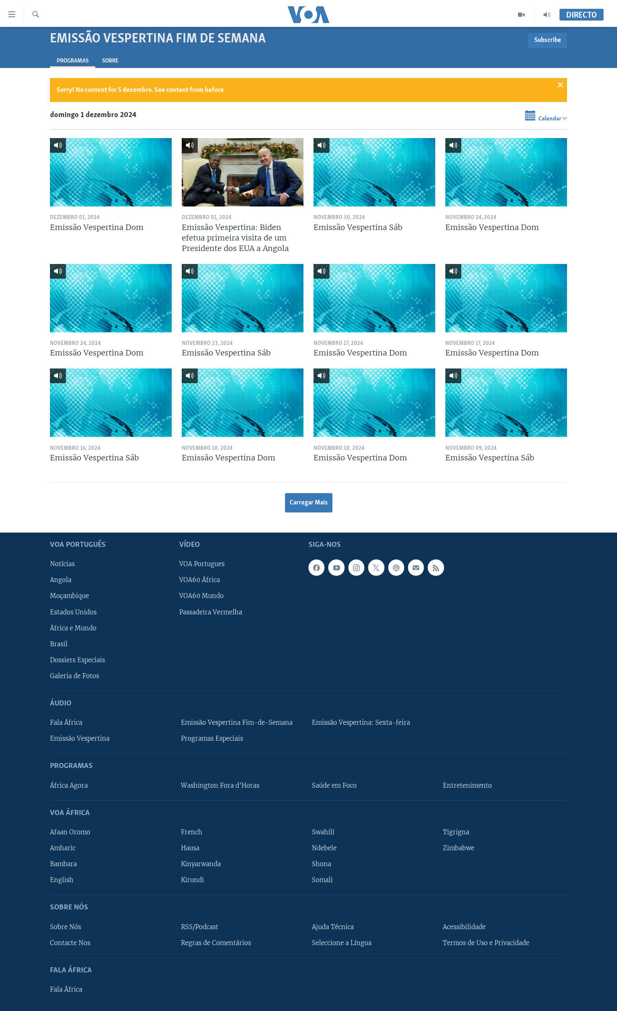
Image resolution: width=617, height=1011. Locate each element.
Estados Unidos (73, 612)
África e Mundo (73, 628)
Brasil (59, 644)
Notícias (62, 564)
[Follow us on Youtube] (336, 567)
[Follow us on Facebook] (316, 567)
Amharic (63, 848)
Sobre (110, 61)
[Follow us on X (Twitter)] (376, 567)
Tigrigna (456, 832)
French (191, 832)
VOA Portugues (202, 564)
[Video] (521, 14)
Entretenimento (467, 785)
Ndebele (324, 848)
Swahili (323, 832)
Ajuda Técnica (333, 927)
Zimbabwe (458, 848)
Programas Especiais (212, 738)
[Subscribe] (416, 567)
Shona (321, 864)
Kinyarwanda (201, 864)
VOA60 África (199, 580)
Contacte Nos (70, 943)
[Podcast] (396, 567)
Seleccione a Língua (341, 943)
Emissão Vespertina (80, 738)
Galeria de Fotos (74, 676)
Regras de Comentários (216, 943)
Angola (60, 580)
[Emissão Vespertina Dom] (111, 172)
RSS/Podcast (199, 927)
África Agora (69, 785)
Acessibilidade (464, 927)
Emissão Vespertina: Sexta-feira (361, 722)
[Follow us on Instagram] (356, 567)
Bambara (63, 864)
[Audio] (546, 14)
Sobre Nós (65, 927)
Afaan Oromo (70, 832)
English (61, 880)
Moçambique (69, 596)
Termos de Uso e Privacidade (486, 943)
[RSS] (436, 567)
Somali (322, 880)
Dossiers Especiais (77, 660)
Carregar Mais (309, 502)
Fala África (66, 722)
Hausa (190, 848)
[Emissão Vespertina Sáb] (374, 172)
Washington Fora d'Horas (220, 785)
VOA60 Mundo (201, 596)
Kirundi (192, 880)
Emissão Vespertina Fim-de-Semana (237, 722)
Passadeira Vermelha (210, 612)
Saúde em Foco (334, 785)
